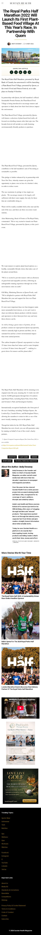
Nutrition (5, 828)
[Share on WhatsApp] (25, 72)
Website (36, 541)
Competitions (6, 897)
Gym (3, 840)
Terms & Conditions (8, 909)
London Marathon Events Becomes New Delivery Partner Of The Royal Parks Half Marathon (20, 688)
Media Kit (5, 887)
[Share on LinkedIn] (20, 72)
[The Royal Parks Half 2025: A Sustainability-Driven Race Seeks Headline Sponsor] (20, 575)
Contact (4, 916)
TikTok (4, 869)
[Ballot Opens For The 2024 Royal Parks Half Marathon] (20, 620)
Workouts (5, 844)
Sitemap (4, 900)
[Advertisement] (20, 146)
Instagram (5, 856)
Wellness (5, 837)
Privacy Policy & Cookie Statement (14, 905)
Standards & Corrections (10, 890)
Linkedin (4, 866)
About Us (5, 883)
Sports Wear (6, 818)
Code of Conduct (8, 912)
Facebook (5, 852)
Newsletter (5, 893)
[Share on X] (16, 72)
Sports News (7, 461)
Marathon (12, 457)
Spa (3, 834)
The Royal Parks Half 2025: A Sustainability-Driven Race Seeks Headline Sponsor (20, 597)
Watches (5, 847)
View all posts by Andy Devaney (22, 541)
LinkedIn (15, 542)
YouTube (5, 863)
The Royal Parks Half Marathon (26, 461)
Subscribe (5, 919)
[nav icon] (2, 3)
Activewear (5, 821)
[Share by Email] (29, 72)
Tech (3, 825)
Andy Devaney (16, 44)
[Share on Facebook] (11, 72)
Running (34, 457)
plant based (23, 457)
